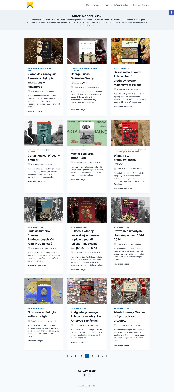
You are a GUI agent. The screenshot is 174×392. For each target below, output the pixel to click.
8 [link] (92, 356)
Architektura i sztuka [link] (122, 68)
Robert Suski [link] (39, 91)
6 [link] (81, 356)
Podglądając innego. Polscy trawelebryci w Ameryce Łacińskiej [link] (86, 316)
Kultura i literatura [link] (131, 152)
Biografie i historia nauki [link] (80, 68)
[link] (171, 12)
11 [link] (107, 356)
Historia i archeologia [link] (36, 68)
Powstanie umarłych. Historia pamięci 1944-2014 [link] (129, 235)
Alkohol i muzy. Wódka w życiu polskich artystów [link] (129, 316)
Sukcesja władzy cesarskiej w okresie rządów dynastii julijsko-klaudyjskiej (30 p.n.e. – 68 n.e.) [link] (85, 239)
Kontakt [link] (145, 5)
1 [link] (67, 356)
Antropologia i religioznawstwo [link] (126, 150)
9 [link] (98, 356)
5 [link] (75, 356)
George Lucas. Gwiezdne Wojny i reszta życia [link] (83, 78)
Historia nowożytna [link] (78, 150)
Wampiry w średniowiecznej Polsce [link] (125, 160)
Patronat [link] (136, 5)
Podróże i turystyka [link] (78, 308)
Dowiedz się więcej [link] (37, 111)
